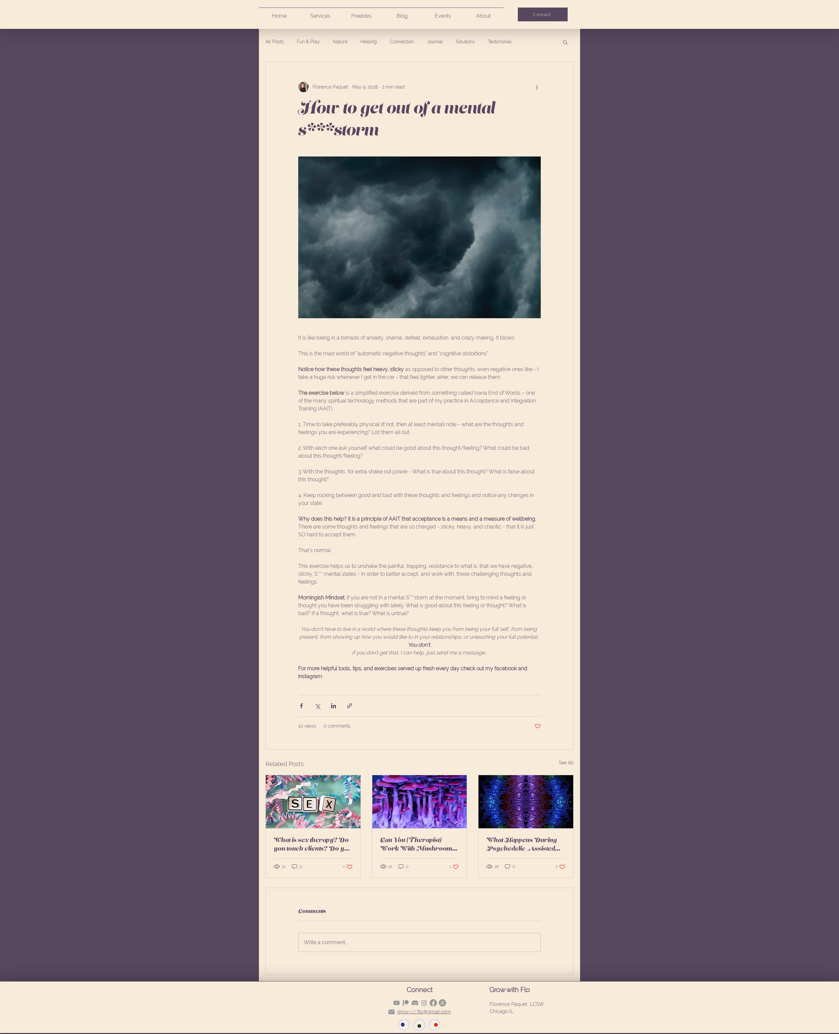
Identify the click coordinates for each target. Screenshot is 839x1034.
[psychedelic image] (525, 801)
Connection (402, 41)
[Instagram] (424, 1002)
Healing (369, 41)
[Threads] (442, 1002)
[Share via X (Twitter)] (317, 706)
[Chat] (391, 1012)
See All (566, 762)
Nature (340, 41)
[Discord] (415, 1002)
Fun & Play (308, 41)
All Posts (274, 41)
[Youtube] (396, 1002)
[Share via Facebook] (301, 706)
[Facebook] (433, 1002)
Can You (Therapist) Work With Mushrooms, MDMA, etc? (418, 844)
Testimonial (500, 41)
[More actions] (537, 87)
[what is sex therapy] (313, 801)
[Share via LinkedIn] (333, 706)
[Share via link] (349, 706)
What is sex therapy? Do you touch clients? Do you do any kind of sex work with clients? (313, 844)
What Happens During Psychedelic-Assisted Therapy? (521, 844)
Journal (435, 41)
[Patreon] (405, 1002)
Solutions (465, 41)
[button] (565, 42)
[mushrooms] (419, 801)
